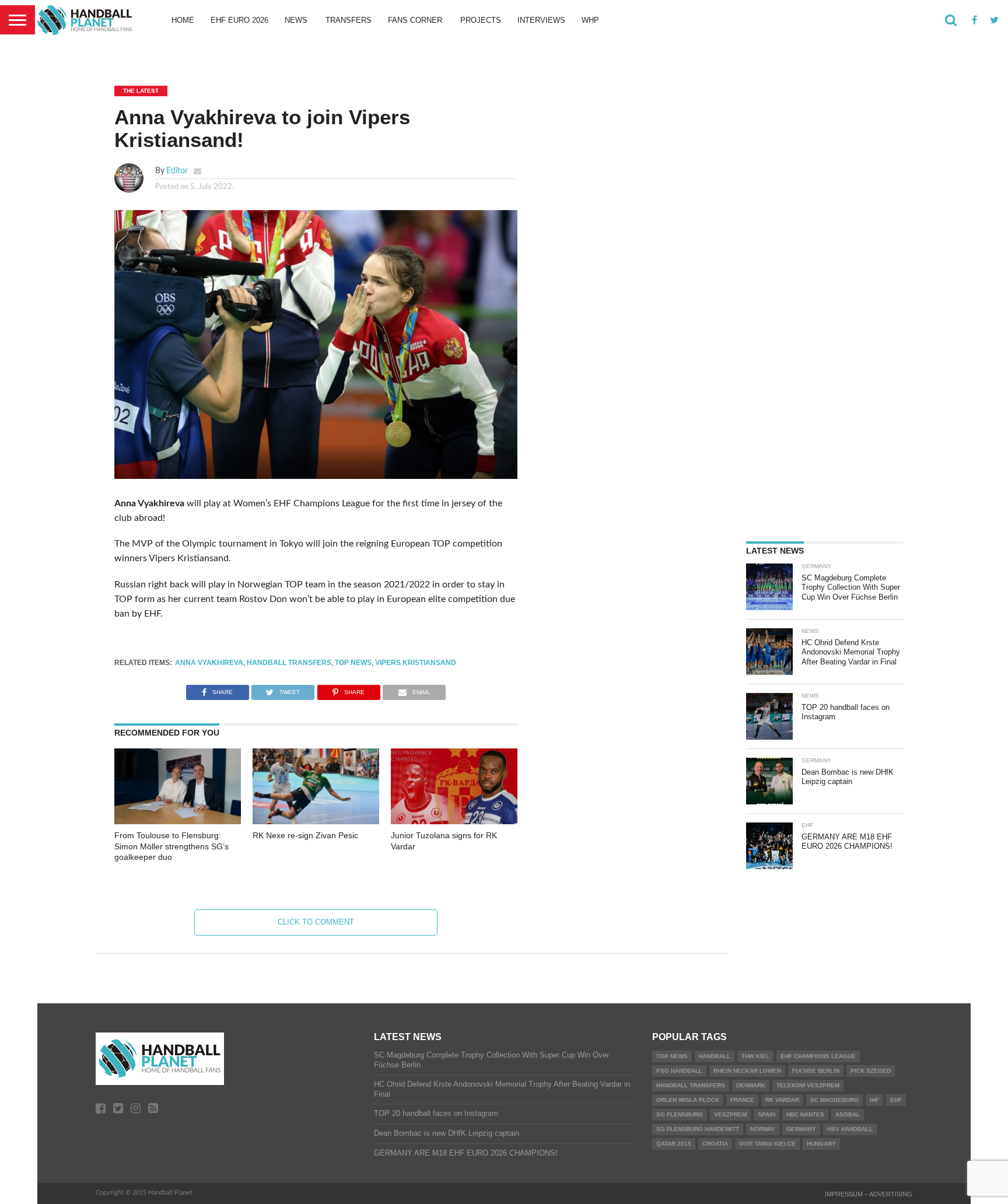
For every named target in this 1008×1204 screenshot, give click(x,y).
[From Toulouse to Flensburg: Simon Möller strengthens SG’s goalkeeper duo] (177, 821)
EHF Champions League (818, 1056)
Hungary (821, 1143)
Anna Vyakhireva (209, 663)
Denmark (750, 1085)
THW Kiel (755, 1056)
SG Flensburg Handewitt (697, 1129)
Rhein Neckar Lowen (747, 1071)
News (296, 20)
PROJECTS (480, 20)
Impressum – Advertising (868, 1194)
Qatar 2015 (673, 1143)
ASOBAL (847, 1114)
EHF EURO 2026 (239, 20)
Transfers (349, 20)
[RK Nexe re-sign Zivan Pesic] (316, 821)
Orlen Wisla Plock (687, 1100)
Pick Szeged (870, 1071)
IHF (874, 1100)
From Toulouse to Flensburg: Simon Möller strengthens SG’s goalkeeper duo (171, 846)
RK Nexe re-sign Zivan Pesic (305, 835)
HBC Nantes (805, 1114)
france (742, 1100)
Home (183, 20)
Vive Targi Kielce (767, 1143)
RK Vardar (782, 1100)
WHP (590, 20)
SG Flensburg (679, 1114)
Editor (177, 170)
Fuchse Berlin (815, 1071)
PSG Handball (679, 1071)
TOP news (353, 663)
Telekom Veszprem (807, 1085)
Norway (762, 1129)
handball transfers (289, 663)
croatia (715, 1143)
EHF (896, 1100)
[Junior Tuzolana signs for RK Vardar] (454, 821)
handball (714, 1056)
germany (801, 1129)
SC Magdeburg (834, 1100)
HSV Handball (850, 1129)
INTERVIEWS (541, 20)
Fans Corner (415, 20)
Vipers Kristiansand (415, 663)
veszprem (730, 1114)
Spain (766, 1114)
